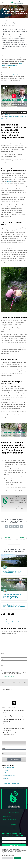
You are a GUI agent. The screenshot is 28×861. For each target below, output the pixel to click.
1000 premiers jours (9, 767)
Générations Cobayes (9, 775)
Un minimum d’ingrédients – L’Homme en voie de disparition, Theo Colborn (12, 596)
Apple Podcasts (10, 116)
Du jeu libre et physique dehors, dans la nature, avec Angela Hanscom (15, 622)
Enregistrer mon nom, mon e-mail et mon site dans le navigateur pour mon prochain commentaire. (13, 673)
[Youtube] (18, 807)
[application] (14, 112)
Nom (2, 653)
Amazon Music (22, 116)
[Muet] (21, 112)
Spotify (16, 116)
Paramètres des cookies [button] (7, 857)
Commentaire (4, 636)
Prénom (4, 748)
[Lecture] (2, 112)
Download (7, 114)
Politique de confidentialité (9, 819)
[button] (2, 2)
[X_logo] (14, 703)
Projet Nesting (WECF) (9, 781)
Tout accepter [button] (17, 857)
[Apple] (15, 807)
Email (3, 753)
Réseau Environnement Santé (11, 783)
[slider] (24, 112)
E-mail (3, 659)
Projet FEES (7, 778)
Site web (3, 665)
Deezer (2, 118)
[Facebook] (12, 807)
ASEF (5, 772)
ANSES (6, 770)
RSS (6, 118)
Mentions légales (7, 816)
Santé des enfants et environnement (14, 74)
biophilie (8, 181)
